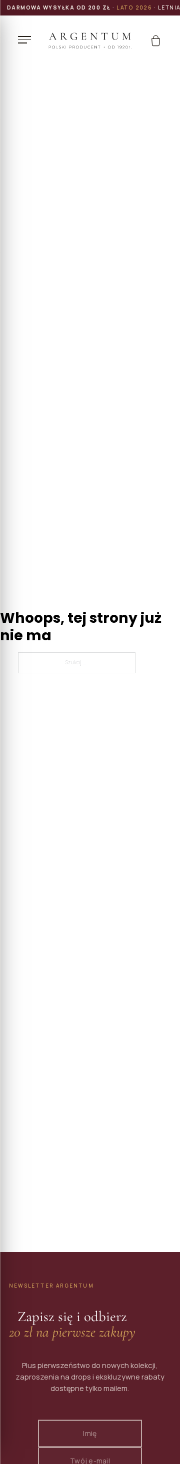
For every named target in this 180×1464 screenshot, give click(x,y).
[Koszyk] (156, 40)
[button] (27, 39)
